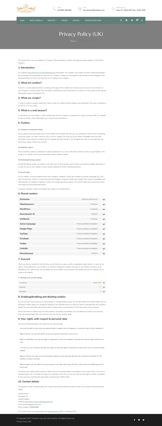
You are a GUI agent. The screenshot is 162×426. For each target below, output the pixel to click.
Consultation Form (93, 20)
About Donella (36, 20)
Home (22, 20)
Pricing (64, 20)
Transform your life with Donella (44, 418)
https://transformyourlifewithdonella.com (41, 73)
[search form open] (141, 20)
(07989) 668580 (64, 10)
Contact (76, 20)
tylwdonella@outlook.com (94, 10)
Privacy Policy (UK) (24, 421)
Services (51, 20)
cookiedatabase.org (54, 411)
